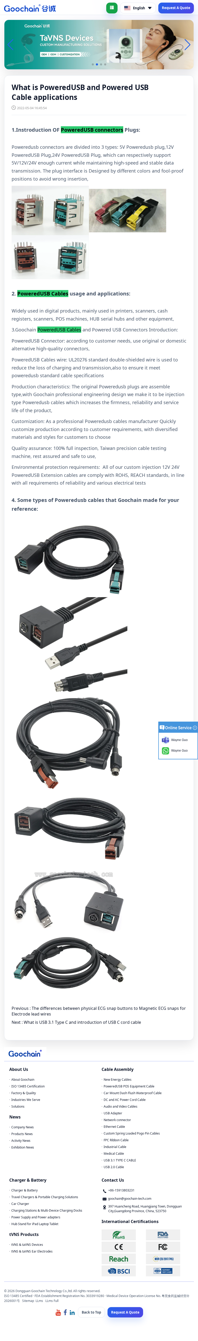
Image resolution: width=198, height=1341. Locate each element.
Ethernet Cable (114, 1126)
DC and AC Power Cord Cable (125, 1100)
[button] (93, 64)
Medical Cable (114, 1153)
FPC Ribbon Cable (116, 1140)
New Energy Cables (117, 1079)
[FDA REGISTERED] (167, 1234)
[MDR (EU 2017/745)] (167, 1259)
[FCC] (167, 1247)
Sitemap (28, 1301)
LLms (39, 1301)
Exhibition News (22, 1147)
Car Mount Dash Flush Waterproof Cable (133, 1093)
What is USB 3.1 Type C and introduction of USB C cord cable (82, 1022)
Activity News (20, 1140)
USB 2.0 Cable (114, 1167)
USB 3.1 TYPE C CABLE (120, 1160)
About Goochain (22, 1079)
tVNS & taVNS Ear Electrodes (32, 1251)
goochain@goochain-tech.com (129, 1198)
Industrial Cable (115, 1147)
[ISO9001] (167, 1270)
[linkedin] (72, 1312)
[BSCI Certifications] (123, 1270)
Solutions (17, 1106)
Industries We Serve (25, 1100)
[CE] (123, 1247)
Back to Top (91, 1312)
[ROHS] (123, 1234)
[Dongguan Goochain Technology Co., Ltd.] (30, 8)
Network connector (117, 1120)
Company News (22, 1127)
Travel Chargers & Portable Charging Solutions (44, 1197)
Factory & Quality (23, 1093)
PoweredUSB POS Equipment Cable (129, 1086)
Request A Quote (176, 7)
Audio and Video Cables (120, 1106)
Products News (22, 1134)
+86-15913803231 (121, 1190)
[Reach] (123, 1259)
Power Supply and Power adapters (35, 1217)
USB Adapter (113, 1113)
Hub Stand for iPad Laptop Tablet (34, 1224)
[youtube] (58, 1312)
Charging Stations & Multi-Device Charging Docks (46, 1210)
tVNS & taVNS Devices (27, 1244)
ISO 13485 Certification (28, 1086)
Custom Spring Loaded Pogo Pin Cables (132, 1133)
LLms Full (52, 1301)
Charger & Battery (24, 1190)
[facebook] (65, 1312)
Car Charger (20, 1204)
